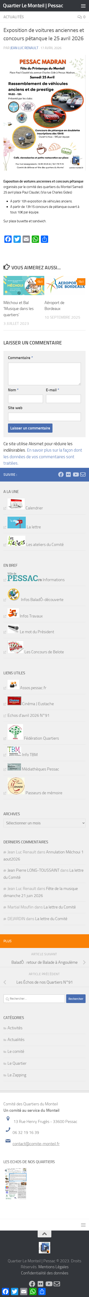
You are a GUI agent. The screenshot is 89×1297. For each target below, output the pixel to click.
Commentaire (20, 357)
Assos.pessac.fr (32, 687)
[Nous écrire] (83, 474)
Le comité (16, 1051)
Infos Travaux (31, 616)
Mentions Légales (53, 1266)
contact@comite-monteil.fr (36, 1143)
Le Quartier (17, 1063)
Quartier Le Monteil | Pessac (33, 6)
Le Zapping (17, 1074)
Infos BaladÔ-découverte (41, 599)
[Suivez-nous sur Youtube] (75, 474)
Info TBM (29, 754)
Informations (53, 579)
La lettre (33, 526)
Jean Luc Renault (24, 48)
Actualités (13, 17)
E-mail (52, 390)
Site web (15, 407)
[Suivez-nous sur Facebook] (61, 474)
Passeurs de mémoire (43, 792)
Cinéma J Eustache (37, 703)
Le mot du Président (36, 631)
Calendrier (34, 508)
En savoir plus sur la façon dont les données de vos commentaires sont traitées (42, 456)
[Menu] (83, 5)
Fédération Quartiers (41, 738)
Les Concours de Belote (44, 651)
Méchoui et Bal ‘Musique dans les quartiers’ (18, 309)
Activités (15, 1027)
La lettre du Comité (60, 907)
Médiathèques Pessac (40, 769)
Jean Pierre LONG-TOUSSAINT (33, 870)
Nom (13, 390)
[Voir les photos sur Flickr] (68, 474)
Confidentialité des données (44, 1273)
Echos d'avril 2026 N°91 (29, 715)
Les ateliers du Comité (44, 544)
